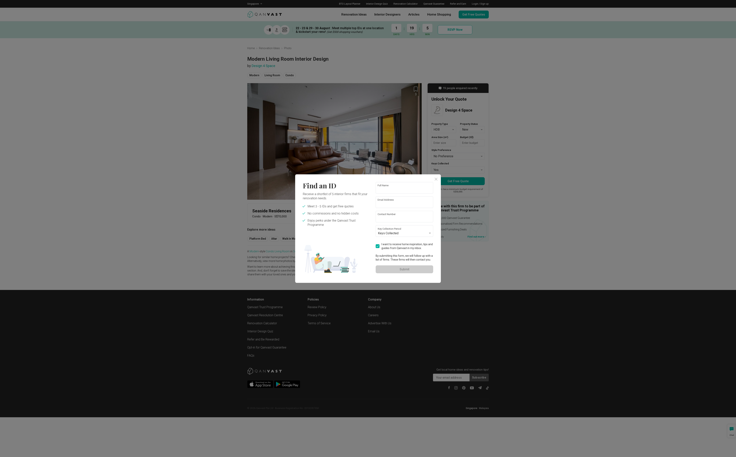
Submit (404, 269)
